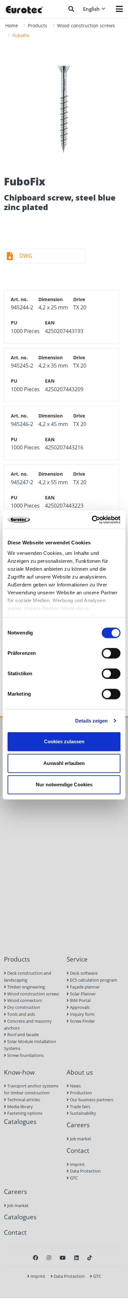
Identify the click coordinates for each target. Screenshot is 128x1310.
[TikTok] (89, 1257)
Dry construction (23, 1007)
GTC (73, 1178)
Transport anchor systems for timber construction (31, 1089)
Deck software (83, 973)
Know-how (19, 1072)
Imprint (77, 1164)
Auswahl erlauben (64, 763)
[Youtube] (63, 1257)
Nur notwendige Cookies (64, 784)
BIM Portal (80, 1000)
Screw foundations (25, 1055)
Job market (80, 1139)
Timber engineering (25, 987)
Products (37, 25)
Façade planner (84, 987)
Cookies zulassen (64, 741)
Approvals (79, 1007)
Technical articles (23, 1100)
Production (80, 1093)
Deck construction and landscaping (27, 976)
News (75, 1086)
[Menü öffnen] (119, 9)
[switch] (111, 653)
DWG (25, 255)
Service (77, 959)
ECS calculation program (93, 980)
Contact (78, 1150)
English (91, 9)
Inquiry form (82, 1014)
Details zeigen (91, 721)
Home (11, 25)
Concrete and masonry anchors (28, 1024)
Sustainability (82, 1113)
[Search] (71, 8)
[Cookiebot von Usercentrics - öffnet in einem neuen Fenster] (92, 519)
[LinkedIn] (76, 1257)
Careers (78, 1124)
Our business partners (91, 1100)
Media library (19, 1106)
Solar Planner (82, 994)
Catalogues (20, 1121)
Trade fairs (79, 1106)
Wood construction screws (86, 25)
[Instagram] (49, 1257)
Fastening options (24, 1113)
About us (80, 1072)
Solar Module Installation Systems (30, 1044)
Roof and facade (22, 1034)
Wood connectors (24, 1000)
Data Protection (85, 1171)
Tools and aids (20, 1014)
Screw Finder (82, 1021)
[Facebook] (35, 1257)
